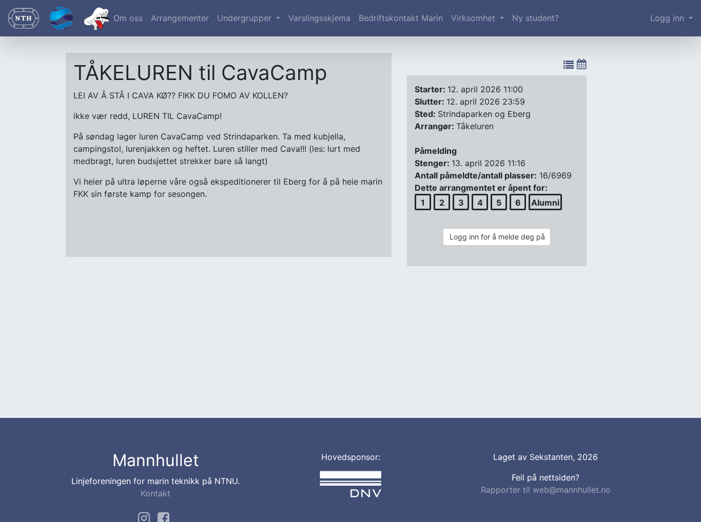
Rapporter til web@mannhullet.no (546, 490)
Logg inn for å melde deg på (497, 236)
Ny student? (535, 18)
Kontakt (155, 493)
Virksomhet (474, 18)
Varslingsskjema (319, 18)
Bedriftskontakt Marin (401, 18)
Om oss (128, 18)
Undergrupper (245, 18)
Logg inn (668, 18)
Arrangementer (180, 18)
